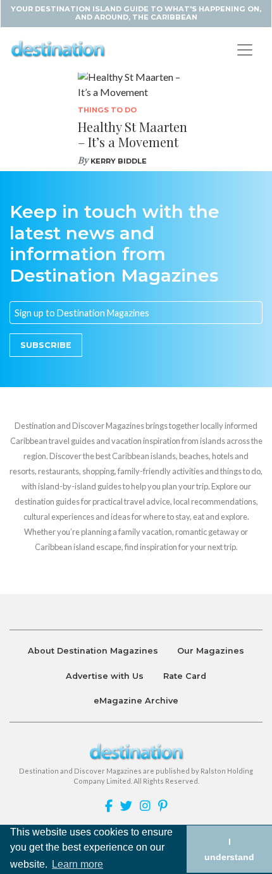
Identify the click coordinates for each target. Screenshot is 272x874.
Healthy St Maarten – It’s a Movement (132, 134)
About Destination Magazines (93, 651)
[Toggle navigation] (245, 50)
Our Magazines (210, 651)
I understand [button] (229, 849)
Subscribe (45, 345)
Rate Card (184, 676)
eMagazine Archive (136, 700)
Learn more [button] (77, 864)
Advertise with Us (105, 676)
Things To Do (107, 109)
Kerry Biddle (118, 161)
